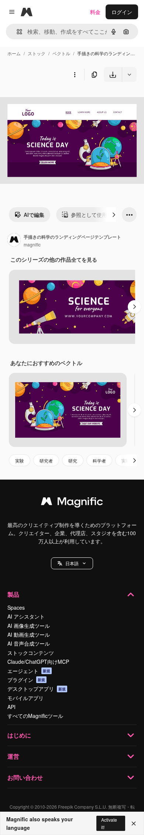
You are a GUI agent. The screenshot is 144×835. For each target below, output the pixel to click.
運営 (13, 756)
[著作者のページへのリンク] (14, 240)
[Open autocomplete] (16, 31)
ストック (36, 53)
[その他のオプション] (74, 74)
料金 (95, 12)
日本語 (72, 563)
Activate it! (109, 823)
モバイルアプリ (25, 698)
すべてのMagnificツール (35, 715)
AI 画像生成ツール (28, 625)
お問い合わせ (25, 777)
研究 (72, 460)
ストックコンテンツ (30, 652)
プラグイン (26, 679)
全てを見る (84, 259)
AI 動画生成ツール (28, 634)
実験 (19, 460)
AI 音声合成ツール (28, 643)
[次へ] (113, 214)
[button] (72, 563)
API (11, 706)
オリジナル (51, 99)
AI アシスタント (26, 616)
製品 (13, 594)
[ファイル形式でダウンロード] (129, 74)
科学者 (99, 460)
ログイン (122, 12)
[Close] (134, 823)
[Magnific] (72, 502)
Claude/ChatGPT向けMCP (38, 661)
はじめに (19, 735)
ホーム (14, 53)
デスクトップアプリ (36, 688)
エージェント (28, 671)
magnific (32, 244)
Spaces (16, 607)
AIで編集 (34, 214)
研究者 (46, 460)
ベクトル (61, 53)
